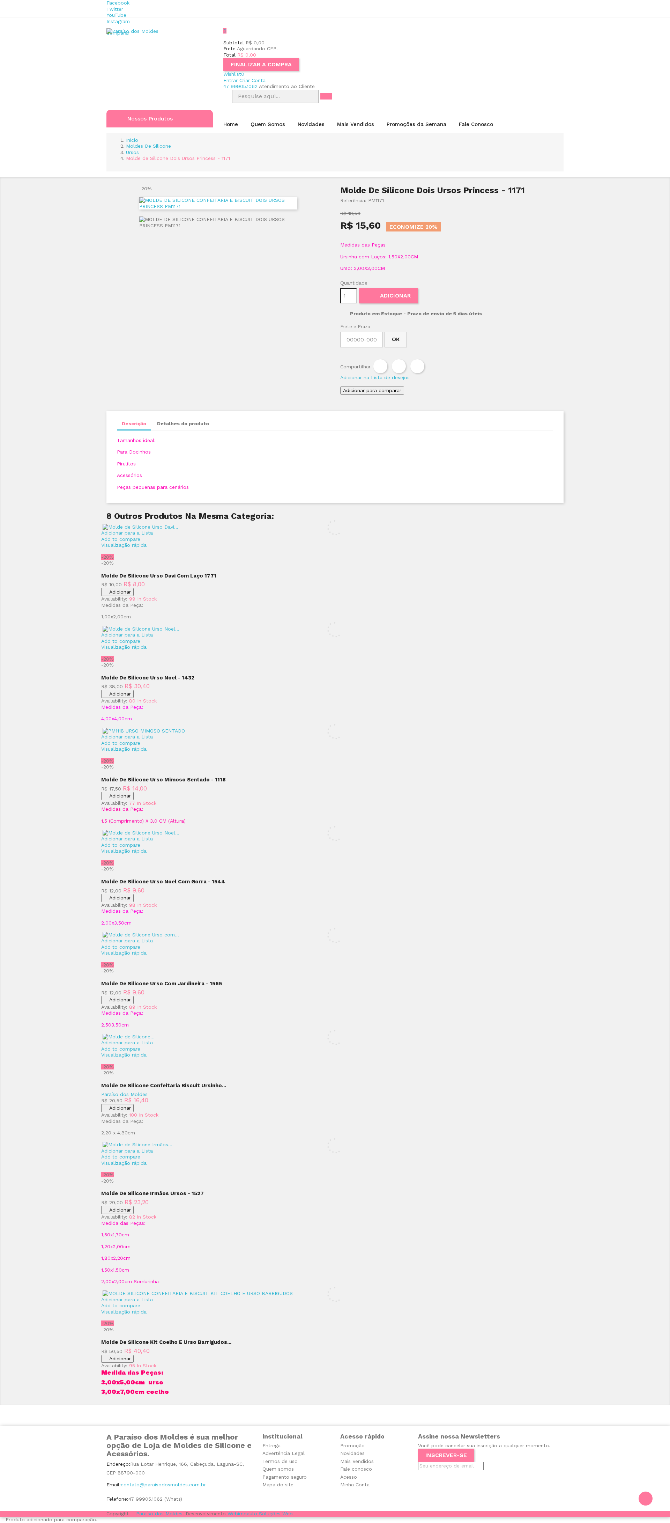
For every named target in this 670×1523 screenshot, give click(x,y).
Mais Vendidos (357, 1461)
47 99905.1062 (240, 86)
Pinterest (417, 366)
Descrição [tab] (134, 423)
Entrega (271, 1445)
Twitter (114, 9)
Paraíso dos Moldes (124, 1094)
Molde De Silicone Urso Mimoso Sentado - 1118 (163, 780)
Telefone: (117, 1499)
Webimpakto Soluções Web (260, 1513)
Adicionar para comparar (372, 390)
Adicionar (389, 294)
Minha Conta (355, 1484)
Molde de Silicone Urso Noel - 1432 (147, 678)
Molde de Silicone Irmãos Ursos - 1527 (152, 1193)
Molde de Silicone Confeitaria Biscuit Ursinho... (163, 1085)
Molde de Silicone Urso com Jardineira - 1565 (161, 983)
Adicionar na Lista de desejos (375, 377)
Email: (113, 1484)
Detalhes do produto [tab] (183, 423)
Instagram (118, 21)
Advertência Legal (283, 1453)
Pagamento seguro (284, 1477)
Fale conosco (356, 1469)
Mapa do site (277, 1484)
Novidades (352, 1453)
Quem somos (278, 1469)
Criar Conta (252, 80)
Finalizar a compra (261, 64)
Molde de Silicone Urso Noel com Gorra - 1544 (163, 881)
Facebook (117, 3)
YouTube (116, 15)
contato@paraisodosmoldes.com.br (163, 1484)
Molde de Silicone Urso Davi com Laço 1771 (158, 576)
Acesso (348, 1477)
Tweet (399, 366)
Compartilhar (380, 366)
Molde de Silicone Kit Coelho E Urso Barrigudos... (166, 1342)
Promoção (352, 1445)
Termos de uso (280, 1461)
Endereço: (118, 1464)
